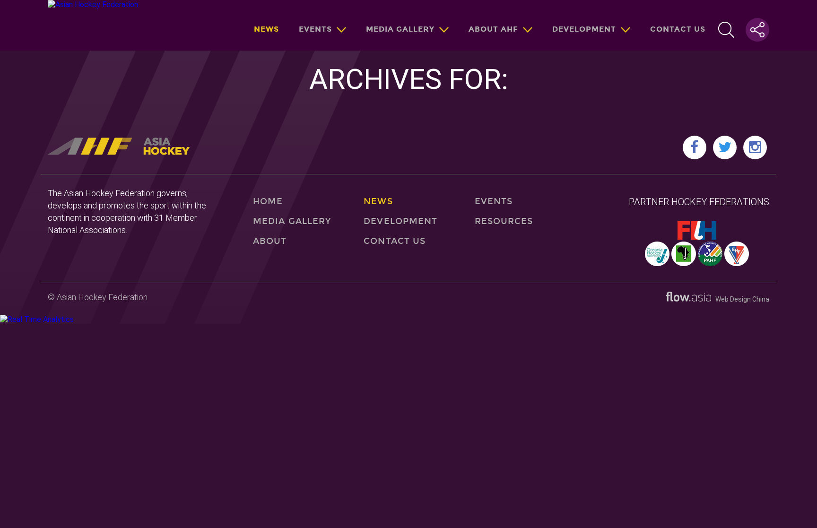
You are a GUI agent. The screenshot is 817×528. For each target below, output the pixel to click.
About (270, 241)
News (266, 29)
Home (268, 201)
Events (315, 29)
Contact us (677, 29)
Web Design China (740, 299)
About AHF (493, 29)
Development (584, 29)
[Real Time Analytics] (37, 319)
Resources (504, 221)
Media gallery (400, 29)
